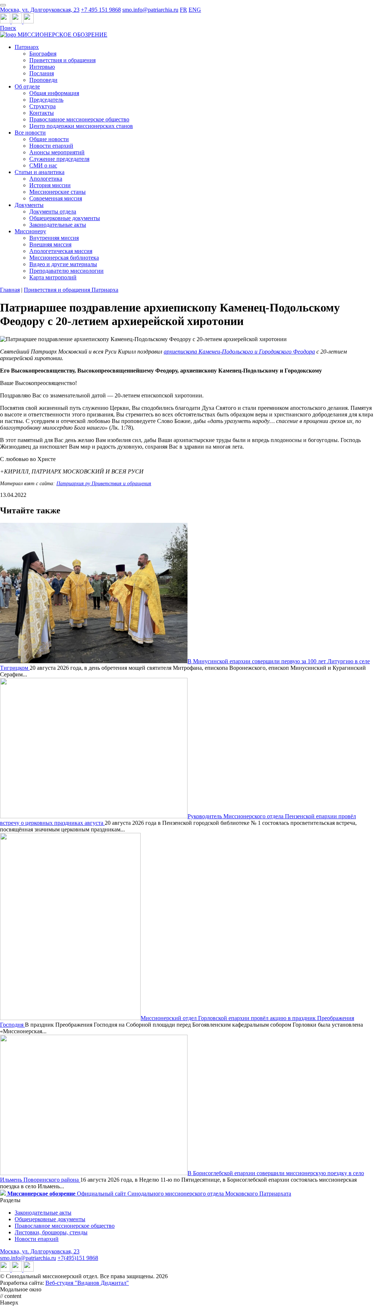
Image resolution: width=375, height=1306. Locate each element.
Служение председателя (59, 159)
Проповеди (43, 80)
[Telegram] (6, 21)
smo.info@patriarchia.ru (150, 10)
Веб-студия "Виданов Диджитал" (87, 1283)
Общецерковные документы (64, 218)
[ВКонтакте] (17, 21)
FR (183, 10)
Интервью (42, 67)
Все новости (30, 132)
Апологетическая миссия (60, 251)
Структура (42, 106)
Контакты (41, 113)
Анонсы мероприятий (57, 152)
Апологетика (45, 178)
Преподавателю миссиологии (66, 271)
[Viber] (28, 21)
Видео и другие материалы (63, 264)
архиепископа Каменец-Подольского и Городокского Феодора (239, 351)
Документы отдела (52, 211)
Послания (41, 73)
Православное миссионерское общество (79, 119)
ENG (195, 10)
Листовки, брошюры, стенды (51, 1232)
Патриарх (27, 47)
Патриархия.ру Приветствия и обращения (103, 483)
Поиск (8, 28)
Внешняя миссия (50, 244)
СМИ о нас (43, 165)
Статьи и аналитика (39, 172)
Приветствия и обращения (62, 60)
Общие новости (49, 139)
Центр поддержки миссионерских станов (81, 126)
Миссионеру (30, 231)
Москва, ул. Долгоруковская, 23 (39, 10)
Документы (29, 205)
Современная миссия (55, 198)
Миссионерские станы (57, 192)
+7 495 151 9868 (101, 10)
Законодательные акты (57, 225)
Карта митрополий (53, 277)
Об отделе (27, 86)
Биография (42, 53)
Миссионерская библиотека (64, 257)
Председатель (46, 100)
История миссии (50, 185)
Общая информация (54, 93)
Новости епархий (51, 146)
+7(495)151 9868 (77, 1258)
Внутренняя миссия (54, 238)
